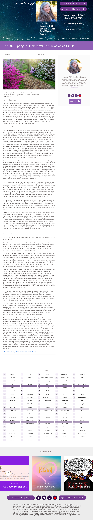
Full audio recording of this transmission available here (20, 352)
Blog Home (74, 87)
